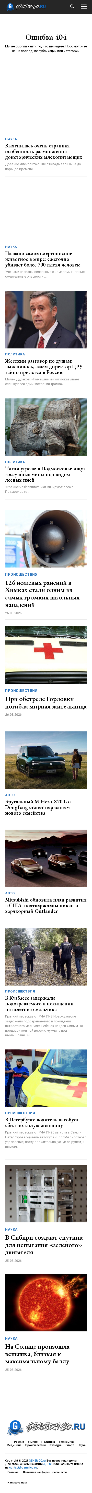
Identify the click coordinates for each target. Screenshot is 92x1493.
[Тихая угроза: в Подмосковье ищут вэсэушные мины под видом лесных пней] (46, 427)
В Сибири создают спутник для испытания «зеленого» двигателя (44, 1244)
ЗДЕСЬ (48, 1464)
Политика (15, 354)
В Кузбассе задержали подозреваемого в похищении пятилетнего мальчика (39, 1004)
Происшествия (21, 574)
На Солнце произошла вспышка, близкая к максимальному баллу (37, 1353)
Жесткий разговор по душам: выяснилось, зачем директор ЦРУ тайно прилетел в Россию (44, 366)
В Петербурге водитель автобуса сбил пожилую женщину (41, 1122)
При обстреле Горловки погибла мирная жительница (46, 702)
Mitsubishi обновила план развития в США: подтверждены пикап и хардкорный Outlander (46, 905)
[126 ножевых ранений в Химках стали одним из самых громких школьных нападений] (46, 539)
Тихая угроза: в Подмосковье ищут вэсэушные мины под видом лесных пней (45, 474)
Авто (10, 795)
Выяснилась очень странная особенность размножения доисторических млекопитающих (43, 151)
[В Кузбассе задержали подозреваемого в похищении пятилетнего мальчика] (46, 957)
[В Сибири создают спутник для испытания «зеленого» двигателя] (46, 1193)
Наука (11, 139)
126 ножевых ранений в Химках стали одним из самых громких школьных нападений (42, 593)
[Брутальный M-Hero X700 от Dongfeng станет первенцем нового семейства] (46, 760)
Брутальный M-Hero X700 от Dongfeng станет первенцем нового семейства (38, 807)
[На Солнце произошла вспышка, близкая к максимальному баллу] (46, 1302)
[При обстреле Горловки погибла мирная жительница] (46, 655)
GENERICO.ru (37, 1460)
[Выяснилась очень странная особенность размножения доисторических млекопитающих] (46, 104)
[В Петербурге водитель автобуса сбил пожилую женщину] (46, 1078)
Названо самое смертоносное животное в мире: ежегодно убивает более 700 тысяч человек (42, 259)
